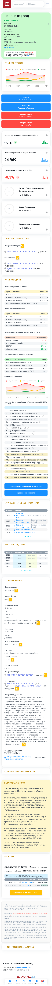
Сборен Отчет (26, 115)
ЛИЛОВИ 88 (26, 885)
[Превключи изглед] (48, 24)
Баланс (26, 98)
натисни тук (9, 47)
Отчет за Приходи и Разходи (26, 107)
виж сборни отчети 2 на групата (26, 892)
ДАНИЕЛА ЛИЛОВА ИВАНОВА (20, 268)
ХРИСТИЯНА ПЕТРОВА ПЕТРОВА (22, 252)
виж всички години (26, 570)
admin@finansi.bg (23, 967)
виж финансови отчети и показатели (26, 486)
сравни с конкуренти (26, 493)
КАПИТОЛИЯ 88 (27, 882)
